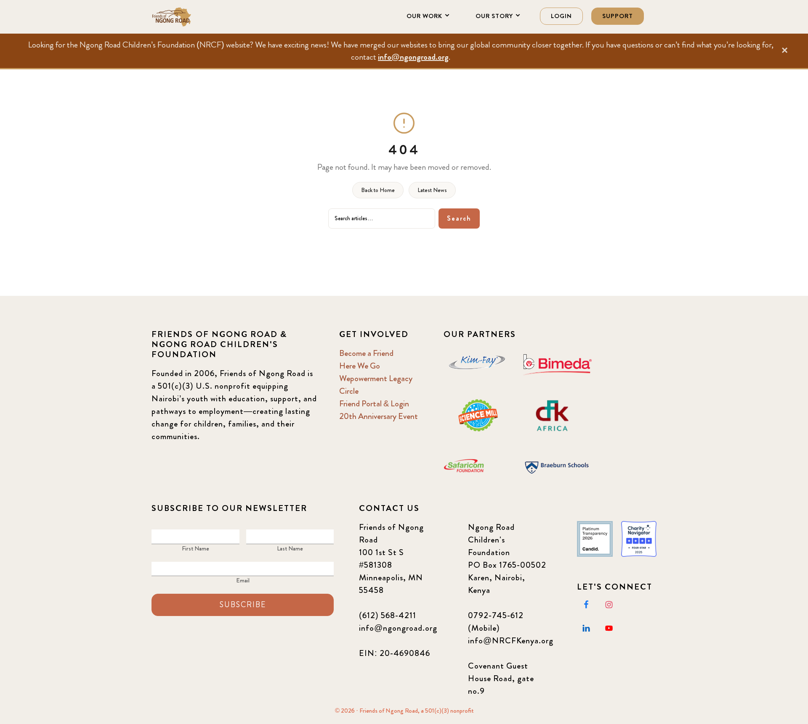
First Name (195, 548)
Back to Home (378, 190)
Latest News (432, 190)
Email (243, 580)
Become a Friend (366, 353)
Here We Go (359, 366)
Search (459, 218)
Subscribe (243, 604)
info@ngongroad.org (413, 57)
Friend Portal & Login (374, 404)
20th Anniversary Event (378, 416)
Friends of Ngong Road (194, 16)
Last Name (290, 548)
